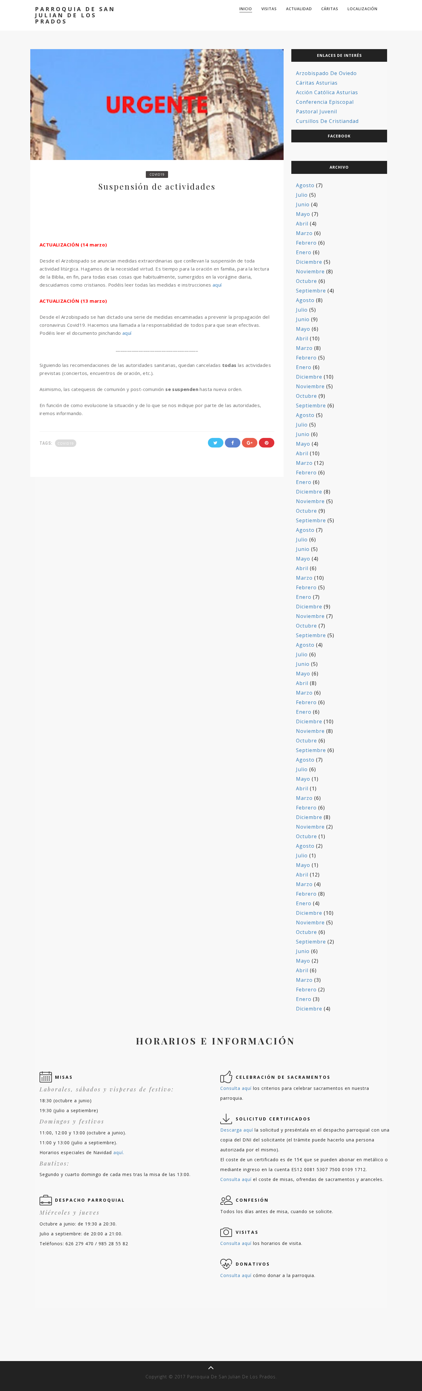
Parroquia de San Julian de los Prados (75, 15)
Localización (363, 8)
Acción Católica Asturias (327, 92)
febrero (306, 242)
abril (302, 223)
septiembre (311, 290)
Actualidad (299, 8)
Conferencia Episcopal (325, 102)
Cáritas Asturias (317, 82)
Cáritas (329, 8)
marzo (304, 233)
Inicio (245, 8)
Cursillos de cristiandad (327, 121)
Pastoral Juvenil (316, 111)
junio (303, 204)
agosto (305, 185)
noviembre (310, 271)
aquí (217, 285)
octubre (306, 281)
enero (303, 252)
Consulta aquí (235, 1088)
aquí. (118, 1152)
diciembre (309, 261)
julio (302, 194)
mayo (303, 214)
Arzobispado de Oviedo (326, 73)
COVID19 (157, 174)
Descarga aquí (236, 1130)
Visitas (269, 8)
